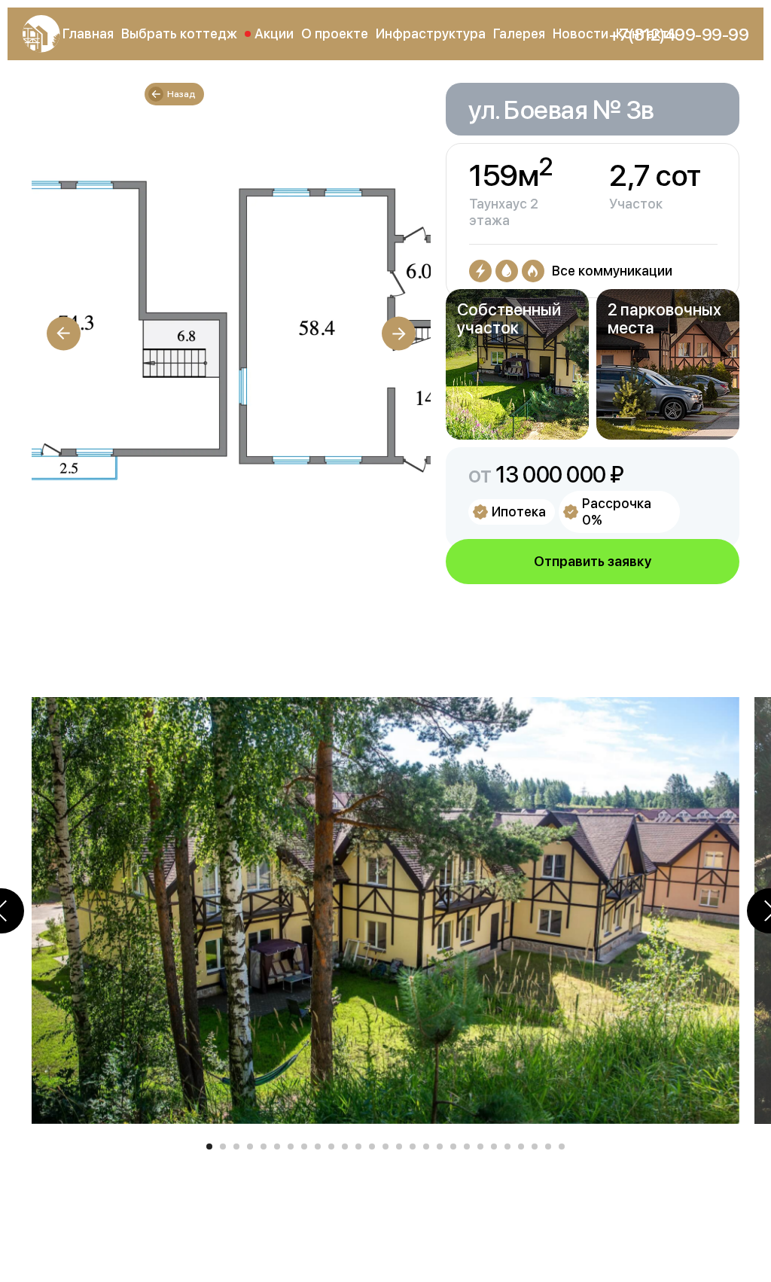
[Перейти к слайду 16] (413, 1146)
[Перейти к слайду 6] (277, 1146)
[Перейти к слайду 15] (399, 1146)
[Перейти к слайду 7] (291, 1146)
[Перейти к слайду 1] (209, 1146)
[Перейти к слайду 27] (562, 1146)
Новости (580, 33)
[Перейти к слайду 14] (385, 1146)
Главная (88, 33)
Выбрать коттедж (179, 33)
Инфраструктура (431, 33)
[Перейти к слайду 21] (480, 1146)
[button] (592, 561)
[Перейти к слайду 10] (331, 1146)
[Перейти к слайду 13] (372, 1146)
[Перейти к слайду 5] (264, 1146)
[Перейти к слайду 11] (345, 1146)
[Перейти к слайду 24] (521, 1146)
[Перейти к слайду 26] (548, 1146)
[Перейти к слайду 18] (440, 1146)
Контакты (647, 33)
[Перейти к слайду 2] (223, 1146)
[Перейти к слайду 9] (318, 1146)
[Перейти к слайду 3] (236, 1146)
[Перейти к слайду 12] (358, 1146)
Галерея (519, 33)
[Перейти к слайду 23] (507, 1146)
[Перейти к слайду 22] (494, 1146)
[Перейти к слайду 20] (467, 1146)
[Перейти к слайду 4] (250, 1146)
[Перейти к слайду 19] (453, 1146)
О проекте (334, 33)
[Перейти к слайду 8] (304, 1146)
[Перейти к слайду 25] (535, 1146)
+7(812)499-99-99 (678, 34)
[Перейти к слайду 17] (426, 1146)
